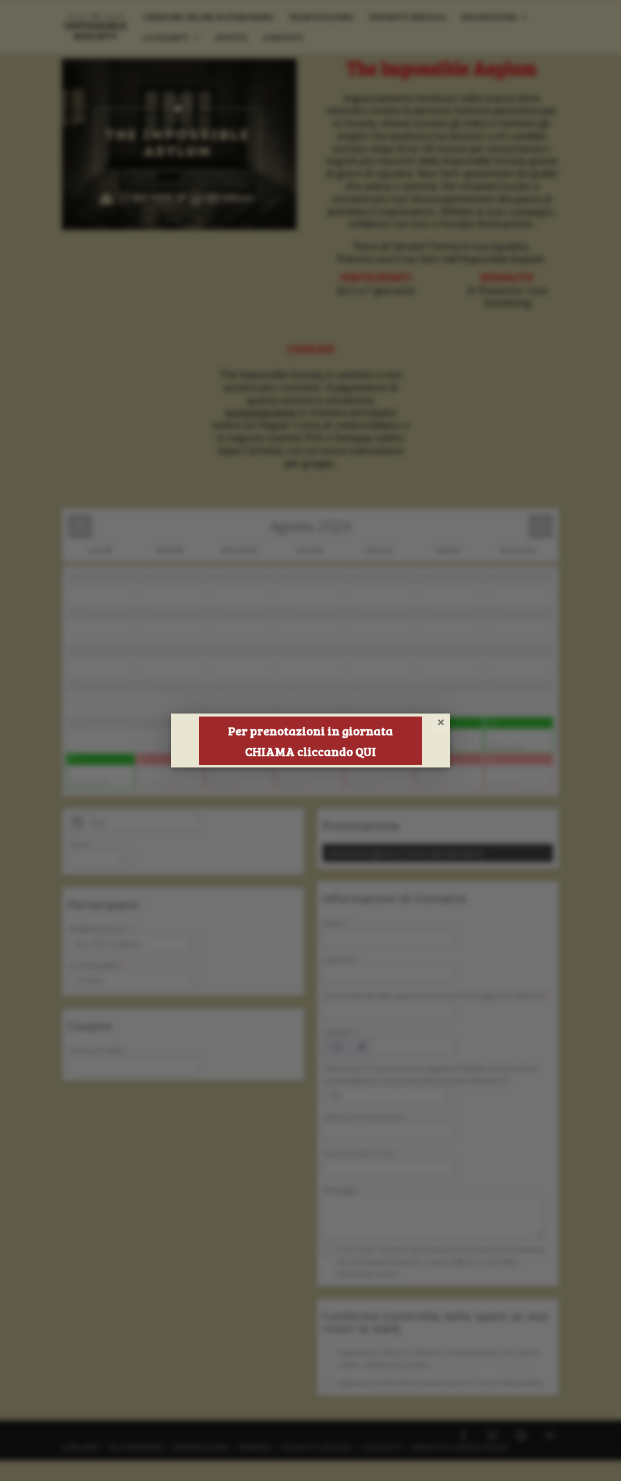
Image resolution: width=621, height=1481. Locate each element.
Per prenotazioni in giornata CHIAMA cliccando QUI (310, 741)
